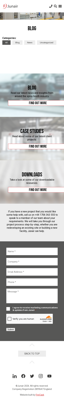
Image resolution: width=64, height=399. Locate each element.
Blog (17, 42)
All (6, 42)
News (29, 42)
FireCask (40, 395)
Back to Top (32, 353)
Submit (10, 329)
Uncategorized (46, 42)
